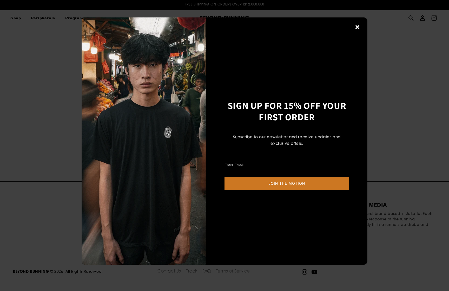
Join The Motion (287, 183)
